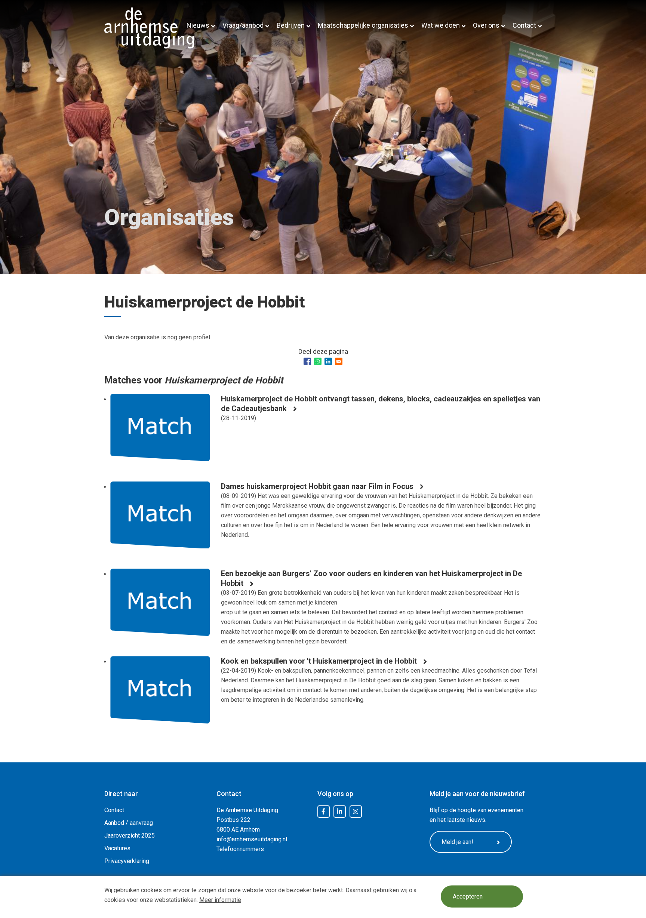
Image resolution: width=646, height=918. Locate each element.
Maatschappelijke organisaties (363, 25)
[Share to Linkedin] (328, 361)
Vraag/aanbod (243, 25)
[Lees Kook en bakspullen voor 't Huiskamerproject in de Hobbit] (160, 695)
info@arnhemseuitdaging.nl (251, 839)
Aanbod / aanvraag (128, 822)
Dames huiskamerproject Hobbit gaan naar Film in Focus (317, 486)
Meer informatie (220, 899)
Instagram (355, 812)
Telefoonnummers (240, 849)
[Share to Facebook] (307, 361)
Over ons (486, 25)
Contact (524, 25)
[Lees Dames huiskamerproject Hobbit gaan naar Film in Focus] (160, 520)
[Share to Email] (338, 361)
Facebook (323, 812)
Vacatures (117, 848)
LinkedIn (339, 812)
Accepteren (468, 896)
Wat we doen (440, 25)
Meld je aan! (457, 841)
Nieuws (198, 25)
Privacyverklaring (126, 861)
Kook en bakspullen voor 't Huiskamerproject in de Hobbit (319, 661)
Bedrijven (291, 25)
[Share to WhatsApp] (318, 361)
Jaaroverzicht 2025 (129, 835)
